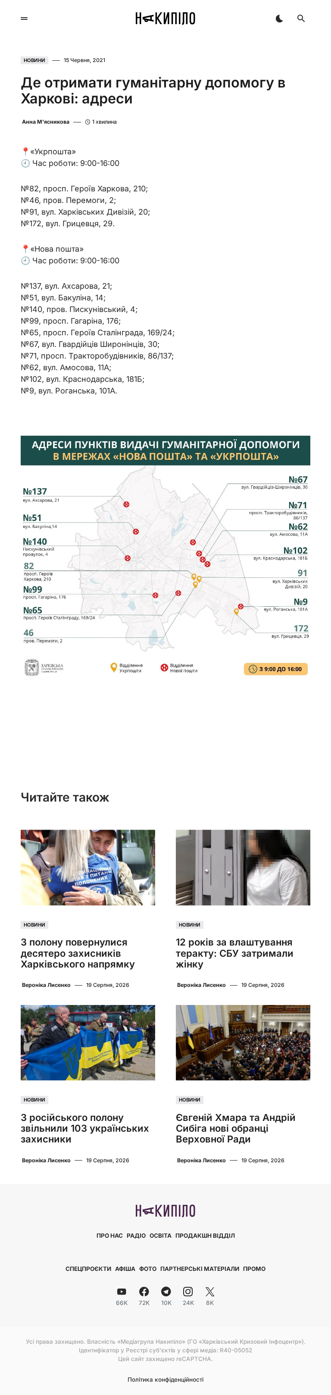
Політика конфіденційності (165, 1380)
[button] (24, 18)
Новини (34, 60)
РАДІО (136, 1235)
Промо (254, 1268)
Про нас (110, 1235)
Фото (147, 1268)
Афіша (125, 1268)
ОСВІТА (161, 1235)
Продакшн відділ (205, 1235)
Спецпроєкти (88, 1268)
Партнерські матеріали (199, 1268)
